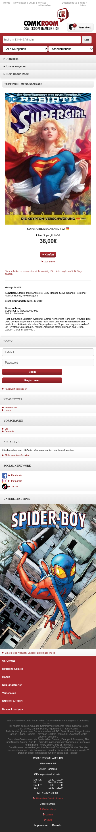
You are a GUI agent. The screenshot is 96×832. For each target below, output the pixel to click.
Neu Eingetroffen (12, 685)
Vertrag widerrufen (44, 4)
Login (32, 371)
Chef (49, 820)
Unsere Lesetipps (12, 709)
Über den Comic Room (49, 798)
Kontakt (57, 825)
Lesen (8, 410)
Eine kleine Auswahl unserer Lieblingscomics (29, 653)
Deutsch (9, 431)
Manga (6, 676)
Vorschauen (9, 693)
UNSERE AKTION (12, 701)
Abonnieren (11, 407)
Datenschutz (69, 2)
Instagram (16, 481)
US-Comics (8, 660)
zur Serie (49, 261)
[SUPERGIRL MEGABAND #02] (48, 159)
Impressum (41, 825)
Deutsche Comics (12, 668)
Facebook (16, 475)
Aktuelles (12, 58)
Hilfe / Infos (83, 4)
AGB (32, 2)
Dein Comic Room (17, 74)
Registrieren (32, 380)
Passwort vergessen (16, 389)
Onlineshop (49, 809)
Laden (49, 814)
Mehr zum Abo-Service (16, 455)
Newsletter (19, 2)
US (6, 429)
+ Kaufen (48, 254)
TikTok (14, 486)
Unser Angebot (16, 66)
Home (6, 2)
